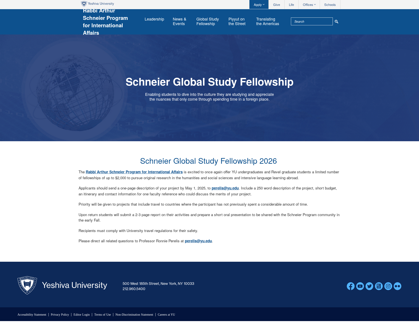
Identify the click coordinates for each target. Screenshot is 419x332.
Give (276, 4)
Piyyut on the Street (237, 21)
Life (291, 4)
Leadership (154, 19)
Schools (330, 4)
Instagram (388, 286)
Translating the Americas (267, 21)
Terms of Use (102, 314)
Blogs (379, 286)
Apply (258, 4)
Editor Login (82, 314)
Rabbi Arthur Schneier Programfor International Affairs (105, 21)
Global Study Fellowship (207, 21)
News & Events (179, 21)
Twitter (369, 286)
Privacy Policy (60, 314)
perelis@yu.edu (225, 188)
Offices (308, 4)
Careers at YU (166, 314)
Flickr (398, 286)
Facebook (351, 286)
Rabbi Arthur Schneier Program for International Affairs (134, 171)
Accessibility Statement (31, 314)
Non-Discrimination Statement (134, 314)
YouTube (360, 286)
